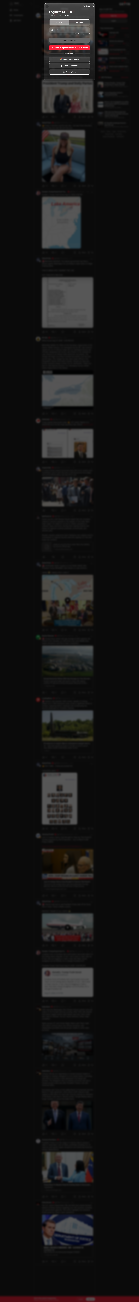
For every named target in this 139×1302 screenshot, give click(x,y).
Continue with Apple (71, 66)
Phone (81, 22)
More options (71, 72)
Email (61, 22)
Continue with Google (71, 59)
